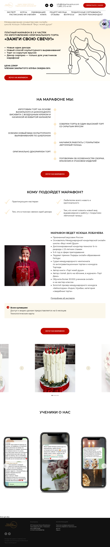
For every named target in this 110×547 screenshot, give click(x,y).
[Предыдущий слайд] (22, 368)
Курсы (23, 12)
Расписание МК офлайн (22, 15)
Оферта (58, 530)
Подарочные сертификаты (86, 12)
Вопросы (69, 15)
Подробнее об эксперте (63, 298)
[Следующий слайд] (88, 368)
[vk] (46, 5)
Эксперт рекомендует (90, 15)
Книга (43, 15)
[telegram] (51, 5)
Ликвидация (38, 12)
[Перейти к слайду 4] (57, 395)
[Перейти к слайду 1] (52, 395)
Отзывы (55, 15)
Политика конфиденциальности (65, 525)
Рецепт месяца (58, 12)
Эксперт (11, 12)
